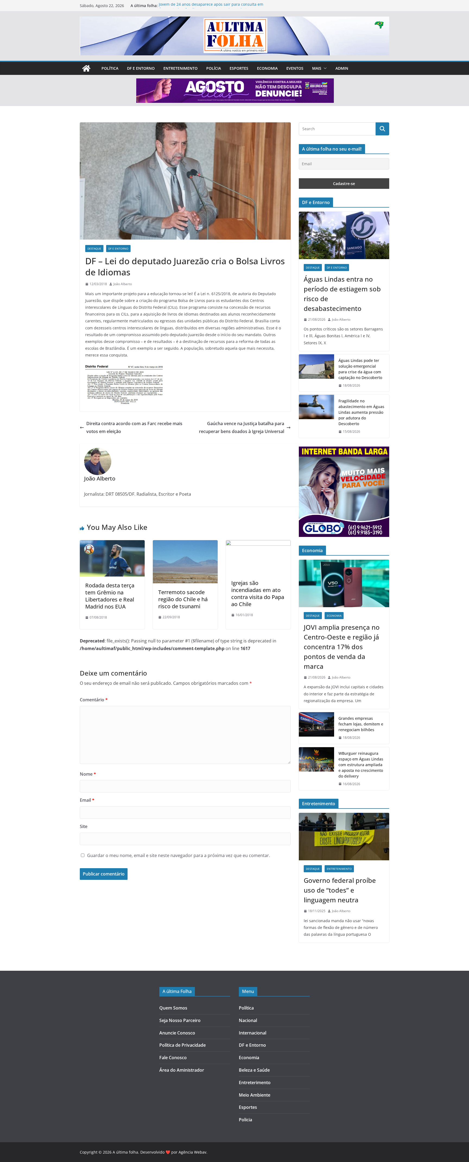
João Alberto (122, 284)
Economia (267, 68)
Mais (316, 68)
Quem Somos (173, 1008)
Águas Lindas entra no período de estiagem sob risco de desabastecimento (342, 294)
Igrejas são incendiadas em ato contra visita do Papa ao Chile (257, 593)
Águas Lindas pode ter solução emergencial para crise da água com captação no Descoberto (360, 369)
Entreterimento (255, 1082)
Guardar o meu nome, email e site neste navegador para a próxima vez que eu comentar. (178, 855)
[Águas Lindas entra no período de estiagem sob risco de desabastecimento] (344, 235)
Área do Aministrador (181, 1070)
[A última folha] (86, 68)
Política (110, 68)
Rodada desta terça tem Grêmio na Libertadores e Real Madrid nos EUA (109, 596)
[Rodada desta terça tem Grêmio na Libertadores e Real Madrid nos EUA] (112, 544)
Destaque (94, 248)
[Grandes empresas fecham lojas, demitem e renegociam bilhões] (316, 728)
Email (87, 800)
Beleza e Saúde (254, 1070)
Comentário (94, 700)
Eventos (294, 68)
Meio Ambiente (254, 1095)
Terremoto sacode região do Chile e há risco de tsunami (183, 599)
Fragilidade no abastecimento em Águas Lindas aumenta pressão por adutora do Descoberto (361, 412)
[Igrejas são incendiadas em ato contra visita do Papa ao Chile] (258, 544)
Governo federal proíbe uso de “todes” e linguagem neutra (340, 890)
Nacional (248, 1020)
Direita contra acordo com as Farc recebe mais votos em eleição (134, 427)
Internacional (252, 1033)
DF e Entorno (141, 68)
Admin (341, 68)
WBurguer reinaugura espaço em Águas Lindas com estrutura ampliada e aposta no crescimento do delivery (360, 765)
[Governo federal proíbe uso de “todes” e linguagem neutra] (344, 836)
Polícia (213, 68)
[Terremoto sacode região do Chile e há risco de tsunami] (185, 544)
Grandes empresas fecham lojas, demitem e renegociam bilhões (360, 724)
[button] (324, 68)
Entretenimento (180, 68)
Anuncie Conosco (177, 1033)
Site (83, 826)
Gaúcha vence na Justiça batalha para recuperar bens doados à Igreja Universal (241, 427)
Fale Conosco (173, 1058)
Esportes (239, 68)
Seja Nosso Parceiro (180, 1020)
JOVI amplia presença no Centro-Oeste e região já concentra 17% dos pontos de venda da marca (342, 647)
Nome (88, 774)
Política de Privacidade (182, 1045)
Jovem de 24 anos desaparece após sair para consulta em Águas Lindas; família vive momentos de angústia (211, 8)
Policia (245, 1120)
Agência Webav (192, 1152)
